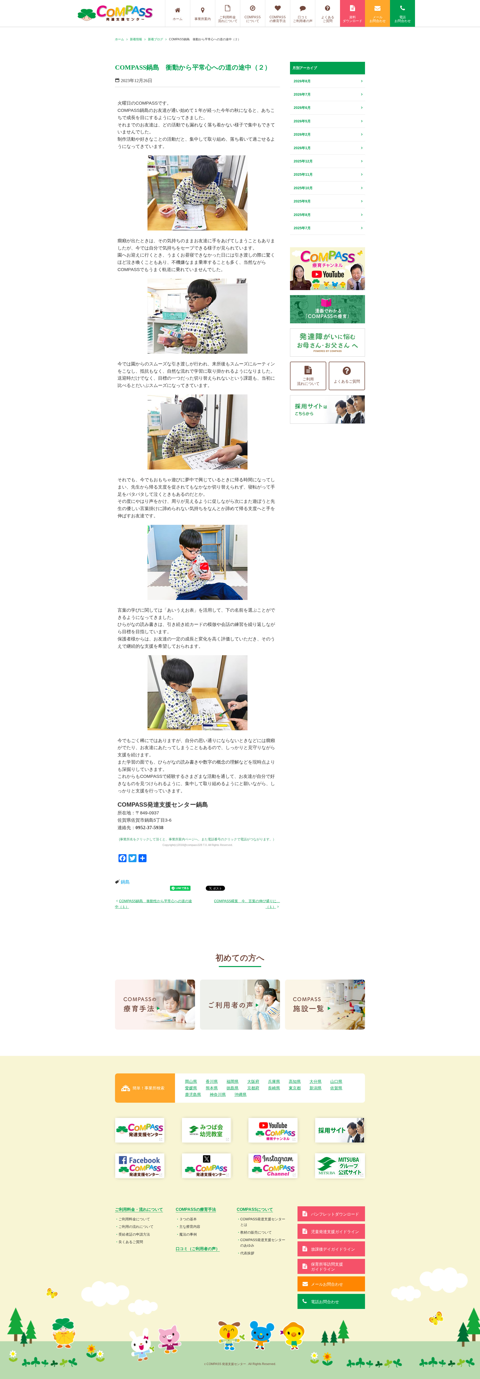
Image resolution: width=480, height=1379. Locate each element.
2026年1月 (302, 148)
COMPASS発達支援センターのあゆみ (262, 1242)
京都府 (253, 1088)
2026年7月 (302, 94)
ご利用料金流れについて (228, 19)
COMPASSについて (252, 19)
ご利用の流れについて (136, 1227)
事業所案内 (202, 19)
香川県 (212, 1081)
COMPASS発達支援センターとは (262, 1222)
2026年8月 (302, 81)
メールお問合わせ (378, 19)
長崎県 (274, 1088)
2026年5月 (302, 121)
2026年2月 (302, 134)
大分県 (316, 1081)
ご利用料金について (134, 1219)
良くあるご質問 (130, 1242)
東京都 (295, 1088)
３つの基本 (188, 1219)
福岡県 (232, 1081)
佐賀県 (336, 1088)
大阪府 (253, 1081)
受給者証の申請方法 (134, 1234)
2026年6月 (302, 108)
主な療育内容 (189, 1227)
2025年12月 (303, 161)
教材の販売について (256, 1232)
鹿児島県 (193, 1094)
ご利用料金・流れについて (139, 1209)
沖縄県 (240, 1094)
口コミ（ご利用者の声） (198, 1249)
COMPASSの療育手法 (278, 19)
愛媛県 (191, 1088)
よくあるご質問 (327, 19)
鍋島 (125, 881)
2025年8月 (302, 215)
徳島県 (232, 1088)
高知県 (295, 1081)
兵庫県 (274, 1081)
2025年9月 (302, 201)
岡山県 (191, 1081)
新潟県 (316, 1088)
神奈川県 (218, 1094)
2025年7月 (302, 228)
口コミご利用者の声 (302, 19)
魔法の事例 (188, 1234)
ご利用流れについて (308, 381)
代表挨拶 (247, 1253)
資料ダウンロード (352, 19)
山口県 (336, 1081)
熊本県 (212, 1088)
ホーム (177, 19)
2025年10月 (303, 188)
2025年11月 (303, 174)
